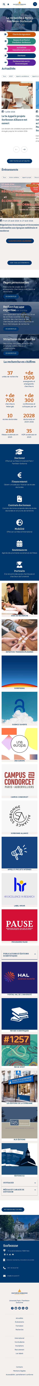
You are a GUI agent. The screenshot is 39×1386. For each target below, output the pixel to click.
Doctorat (19, 458)
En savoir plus (11, 296)
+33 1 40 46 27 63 (12, 1268)
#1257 (11, 76)
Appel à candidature (22, 76)
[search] (4, 4)
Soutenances (19, 550)
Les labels (19, 1353)
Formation (19, 1326)
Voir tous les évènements (19, 263)
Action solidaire (14, 177)
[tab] (19, 954)
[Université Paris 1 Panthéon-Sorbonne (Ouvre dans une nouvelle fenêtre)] (20, 3)
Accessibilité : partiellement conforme (19, 1374)
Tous (4, 76)
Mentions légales (19, 1371)
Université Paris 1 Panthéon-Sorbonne (19, 1301)
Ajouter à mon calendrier (20, 241)
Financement (19, 481)
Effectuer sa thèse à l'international (19, 532)
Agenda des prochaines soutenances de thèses (19, 553)
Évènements (19, 1322)
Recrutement (19, 1350)
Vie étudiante (19, 1342)
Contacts (19, 1367)
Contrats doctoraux (19, 505)
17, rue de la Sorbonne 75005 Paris (18, 1251)
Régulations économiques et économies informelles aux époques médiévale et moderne (19, 228)
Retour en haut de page (13, 1209)
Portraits (19, 571)
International (19, 1338)
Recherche (19, 1329)
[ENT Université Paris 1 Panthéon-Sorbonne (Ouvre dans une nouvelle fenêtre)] (9, 4)
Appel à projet (26, 177)
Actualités (19, 1318)
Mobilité (19, 529)
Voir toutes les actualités (20, 161)
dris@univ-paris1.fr (13, 1276)
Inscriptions (19, 1346)
